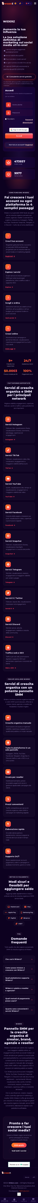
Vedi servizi (9, 318)
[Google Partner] (19, 1194)
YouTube (8, 497)
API (34, 1177)
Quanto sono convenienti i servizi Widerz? (17, 1010)
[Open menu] (35, 3)
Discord (8, 637)
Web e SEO (9, 668)
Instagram (9, 439)
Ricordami (10, 119)
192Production (24, 1191)
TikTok (8, 468)
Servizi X (8, 608)
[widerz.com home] (8, 3)
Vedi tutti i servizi (19, 1151)
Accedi (19, 136)
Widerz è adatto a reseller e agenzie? (16, 989)
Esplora (8, 287)
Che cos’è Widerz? (13, 959)
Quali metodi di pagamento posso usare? (17, 1000)
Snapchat (9, 554)
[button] (20, 3)
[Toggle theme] (15, 3)
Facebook (9, 525)
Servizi (27, 1177)
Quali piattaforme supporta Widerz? (17, 979)
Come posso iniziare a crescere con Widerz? (15, 969)
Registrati (29, 145)
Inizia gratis (19, 1145)
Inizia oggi (9, 349)
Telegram (9, 582)
